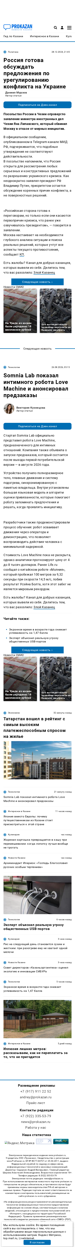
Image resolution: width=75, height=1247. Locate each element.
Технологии (14, 367)
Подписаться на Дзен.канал (37, 104)
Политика (13, 52)
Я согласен (37, 1242)
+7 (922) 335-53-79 (35, 1116)
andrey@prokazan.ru (35, 1097)
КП (22, 254)
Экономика (14, 713)
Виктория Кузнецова (30, 407)
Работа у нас (35, 1128)
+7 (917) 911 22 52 (35, 1091)
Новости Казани (16, 858)
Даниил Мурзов (16, 92)
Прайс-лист (35, 1103)
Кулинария (14, 834)
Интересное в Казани (19, 811)
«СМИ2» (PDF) (63, 1219)
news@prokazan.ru (35, 1122)
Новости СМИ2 (13, 287)
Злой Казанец (44, 272)
